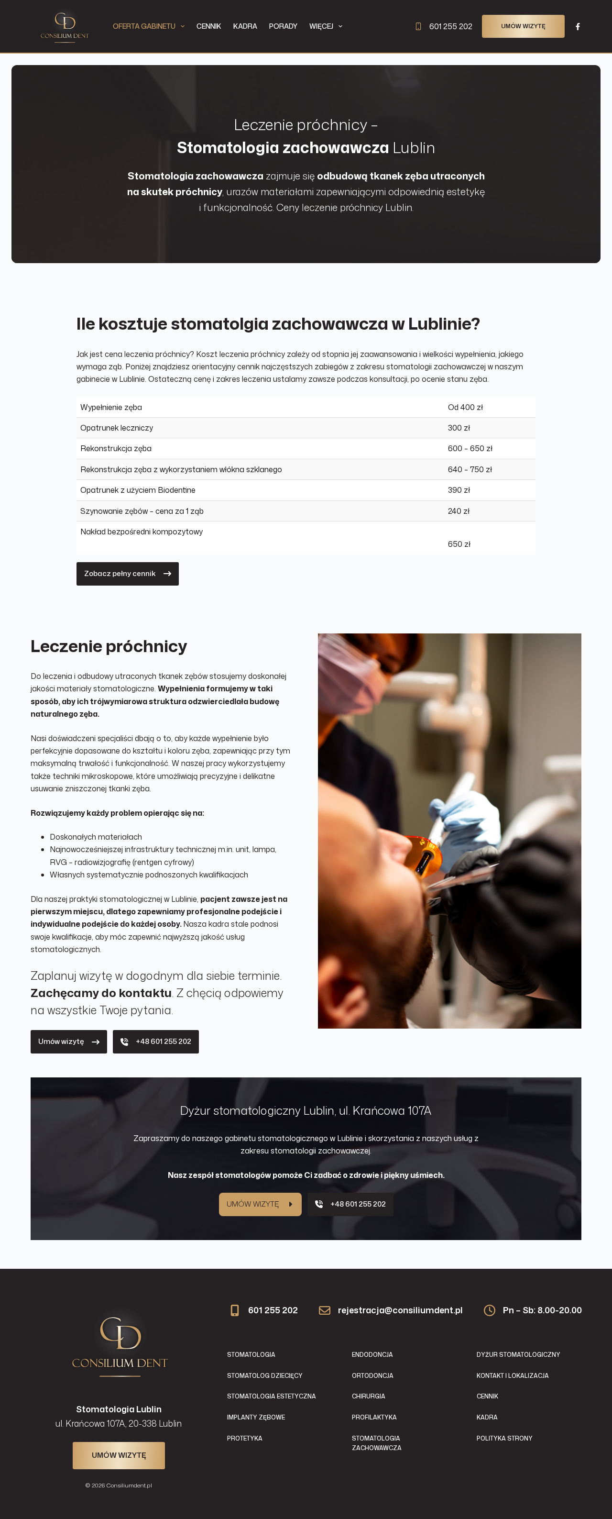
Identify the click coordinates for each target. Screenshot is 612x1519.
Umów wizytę (523, 26)
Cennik (209, 26)
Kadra (245, 26)
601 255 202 (450, 26)
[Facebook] (577, 26)
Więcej (321, 26)
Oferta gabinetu (144, 26)
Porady (283, 26)
